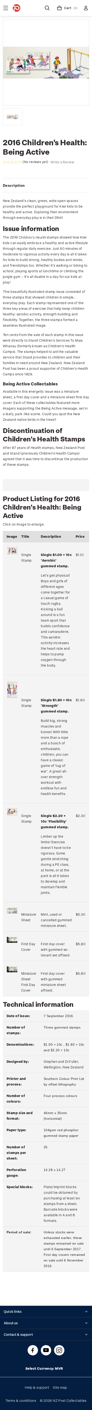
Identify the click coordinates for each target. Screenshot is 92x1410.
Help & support (37, 1387)
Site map (60, 1387)
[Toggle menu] (5, 8)
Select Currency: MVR (44, 1368)
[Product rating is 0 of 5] (12, 162)
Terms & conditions (20, 1401)
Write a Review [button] (62, 162)
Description (14, 185)
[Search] (47, 8)
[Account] (86, 8)
